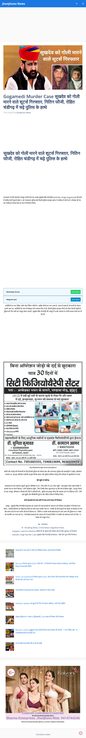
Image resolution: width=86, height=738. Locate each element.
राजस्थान (44, 524)
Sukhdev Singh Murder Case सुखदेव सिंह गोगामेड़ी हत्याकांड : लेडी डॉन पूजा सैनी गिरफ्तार (44, 534)
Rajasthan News (57, 527)
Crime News (44, 527)
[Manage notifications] (81, 733)
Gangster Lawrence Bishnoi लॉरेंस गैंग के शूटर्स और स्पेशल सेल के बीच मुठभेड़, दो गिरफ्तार (44, 531)
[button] (77, 3)
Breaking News (31, 527)
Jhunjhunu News (13, 4)
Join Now (76, 292)
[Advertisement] (43, 25)
